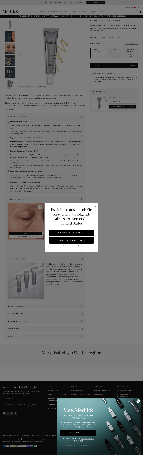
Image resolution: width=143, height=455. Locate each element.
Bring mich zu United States (71, 233)
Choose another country (71, 246)
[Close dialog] (138, 401)
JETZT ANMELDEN (78, 433)
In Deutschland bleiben (71, 240)
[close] (95, 206)
